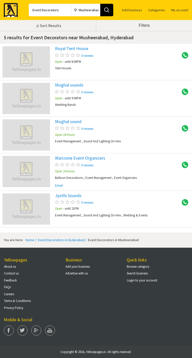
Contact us (11, 273)
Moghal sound (68, 121)
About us (10, 266)
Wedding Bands (65, 105)
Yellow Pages (9, 8)
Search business (137, 273)
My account (179, 10)
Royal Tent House (71, 48)
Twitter (23, 330)
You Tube (50, 330)
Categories (156, 10)
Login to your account (142, 280)
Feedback (10, 280)
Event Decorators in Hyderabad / (61, 240)
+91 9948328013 (183, 165)
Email (59, 185)
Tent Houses (63, 68)
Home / (31, 240)
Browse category (138, 266)
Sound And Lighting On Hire (102, 141)
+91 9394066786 (183, 92)
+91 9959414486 (183, 56)
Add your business (78, 266)
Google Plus (36, 330)
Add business (132, 10)
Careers (9, 294)
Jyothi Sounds (68, 195)
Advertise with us (77, 273)
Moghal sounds (69, 85)
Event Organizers (125, 178)
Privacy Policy (13, 308)
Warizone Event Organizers (80, 158)
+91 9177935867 (183, 203)
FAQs (7, 287)
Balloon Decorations (69, 178)
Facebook (9, 330)
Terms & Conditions (17, 301)
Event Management (68, 141)
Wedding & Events (135, 215)
